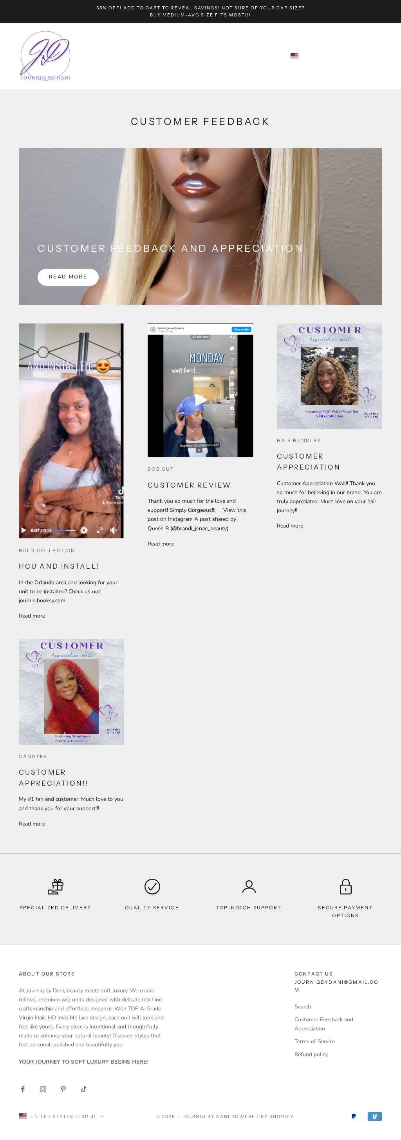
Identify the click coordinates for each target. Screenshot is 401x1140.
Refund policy (311, 1054)
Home (96, 50)
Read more (68, 276)
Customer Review (189, 485)
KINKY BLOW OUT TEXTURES (188, 62)
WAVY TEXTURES (112, 62)
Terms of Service (314, 1041)
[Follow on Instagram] (43, 1089)
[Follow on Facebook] (23, 1089)
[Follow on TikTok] (84, 1089)
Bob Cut (161, 469)
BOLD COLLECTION (47, 550)
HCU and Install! (59, 566)
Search (302, 1006)
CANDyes (33, 756)
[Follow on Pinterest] (63, 1089)
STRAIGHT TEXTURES (145, 50)
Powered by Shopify (262, 1116)
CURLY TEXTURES (210, 50)
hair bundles (299, 440)
